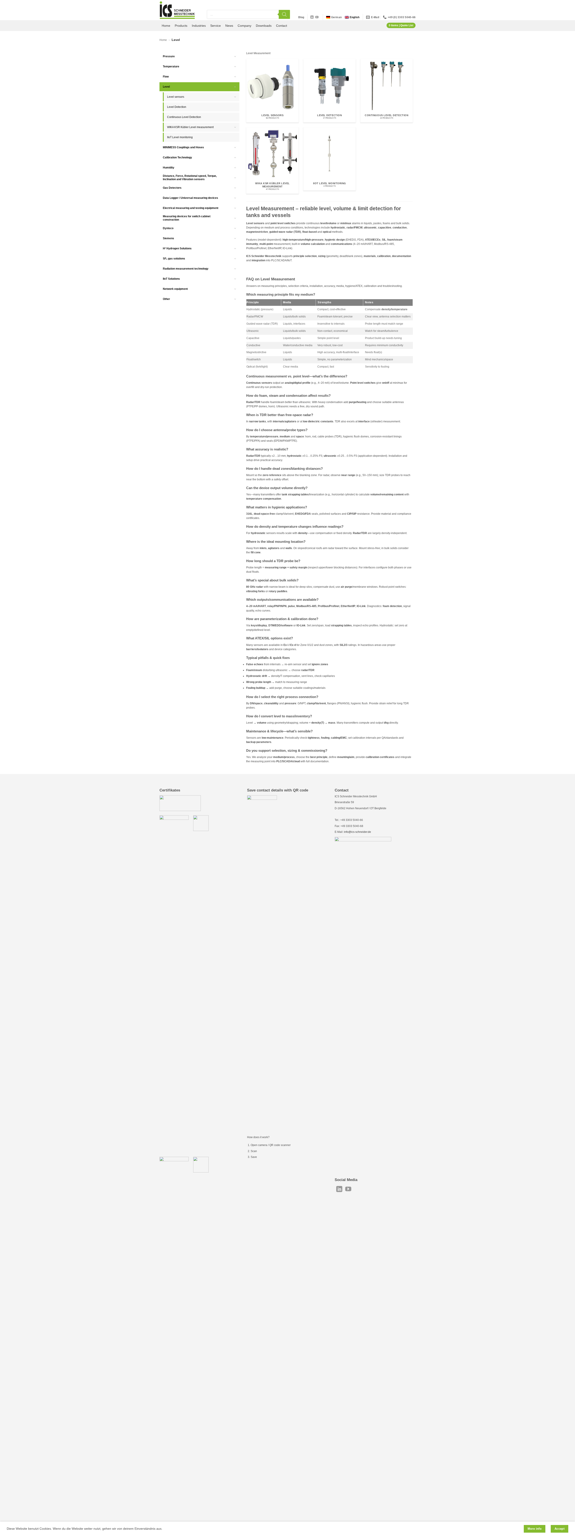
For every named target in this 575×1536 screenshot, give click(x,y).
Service (215, 25)
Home (166, 25)
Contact (281, 25)
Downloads (264, 25)
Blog (301, 17)
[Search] (284, 14)
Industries (199, 25)
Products (181, 25)
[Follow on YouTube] (316, 17)
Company (244, 25)
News (229, 25)
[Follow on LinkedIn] (312, 17)
